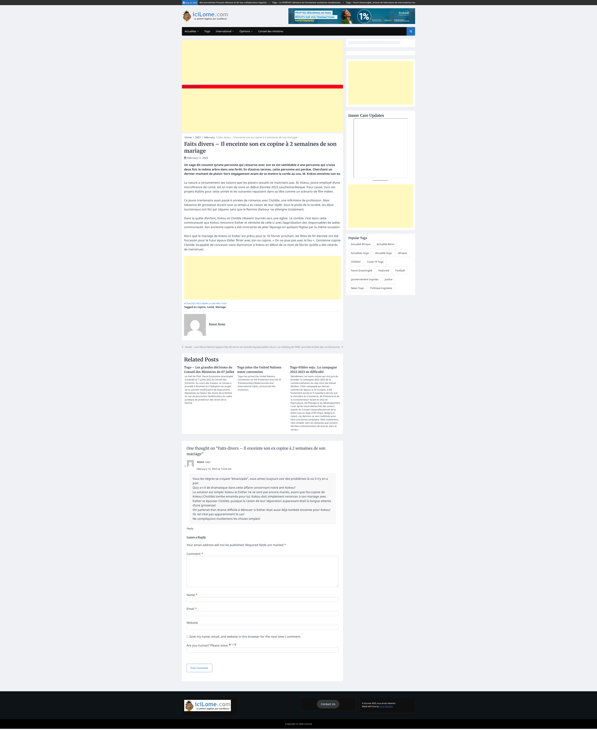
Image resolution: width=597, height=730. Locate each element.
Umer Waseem (386, 706)
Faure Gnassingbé (361, 270)
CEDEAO (356, 261)
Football (400, 270)
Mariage (220, 307)
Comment (195, 554)
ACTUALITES (189, 303)
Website (192, 623)
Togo (207, 31)
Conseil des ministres (270, 31)
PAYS (218, 303)
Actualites (190, 31)
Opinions (244, 31)
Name (192, 595)
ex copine (200, 307)
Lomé (210, 307)
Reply (190, 528)
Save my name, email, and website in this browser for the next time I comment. (245, 637)
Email (192, 609)
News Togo (357, 288)
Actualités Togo (360, 253)
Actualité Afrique (360, 244)
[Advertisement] (262, 62)
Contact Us (328, 704)
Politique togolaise (381, 288)
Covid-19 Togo (375, 261)
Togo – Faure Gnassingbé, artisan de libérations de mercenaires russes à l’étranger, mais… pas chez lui (380, 2)
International (223, 31)
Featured (383, 270)
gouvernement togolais (365, 279)
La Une (212, 303)
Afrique (402, 253)
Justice (388, 279)
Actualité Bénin (385, 244)
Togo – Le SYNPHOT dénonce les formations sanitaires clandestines (289, 2)
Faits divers (202, 303)
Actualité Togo (383, 253)
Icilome (308, 723)
